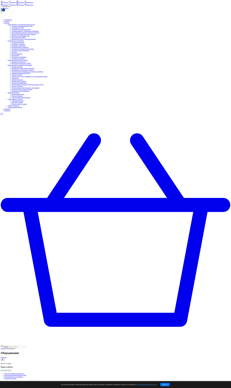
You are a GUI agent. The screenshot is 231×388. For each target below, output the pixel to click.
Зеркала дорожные (17, 80)
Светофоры (15, 78)
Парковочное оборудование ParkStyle (23, 68)
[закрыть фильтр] (2, 359)
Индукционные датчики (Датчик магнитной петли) (27, 84)
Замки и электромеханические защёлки (24, 34)
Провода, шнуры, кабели (19, 104)
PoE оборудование (17, 102)
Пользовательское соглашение (13, 377)
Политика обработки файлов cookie (15, 375)
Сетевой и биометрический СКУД (22, 26)
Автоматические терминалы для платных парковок (27, 71)
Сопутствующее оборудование (21, 97)
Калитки (14, 52)
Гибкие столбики (17, 75)
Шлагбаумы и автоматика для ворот (23, 70)
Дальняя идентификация (19, 83)
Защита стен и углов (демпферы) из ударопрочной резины (29, 76)
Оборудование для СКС (15, 99)
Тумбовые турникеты (18, 44)
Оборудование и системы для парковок (20, 65)
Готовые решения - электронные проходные (25, 31)
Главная (3, 348)
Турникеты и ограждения (16, 41)
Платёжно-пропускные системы (18, 60)
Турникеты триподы (18, 42)
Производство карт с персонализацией (23, 39)
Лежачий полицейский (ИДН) (21, 73)
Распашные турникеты (19, 45)
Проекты (7, 21)
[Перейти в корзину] (115, 344)
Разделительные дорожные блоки (22, 89)
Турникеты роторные (18, 58)
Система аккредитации (15, 107)
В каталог (4, 357)
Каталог (6, 23)
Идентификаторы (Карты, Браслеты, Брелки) (25, 32)
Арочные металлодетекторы (20, 50)
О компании (8, 19)
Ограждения (15, 55)
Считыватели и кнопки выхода (21, 29)
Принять (165, 384)
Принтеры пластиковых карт (20, 36)
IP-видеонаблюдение (18, 94)
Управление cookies (10, 378)
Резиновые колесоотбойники (20, 91)
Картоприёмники (17, 54)
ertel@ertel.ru (4, 8)
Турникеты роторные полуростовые (23, 49)
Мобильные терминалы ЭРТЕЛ (21, 63)
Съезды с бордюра (17, 86)
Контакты (7, 109)
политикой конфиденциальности (147, 384)
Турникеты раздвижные (19, 57)
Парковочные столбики (19, 81)
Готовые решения (17, 67)
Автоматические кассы (19, 62)
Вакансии (7, 110)
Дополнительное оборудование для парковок (25, 88)
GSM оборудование (18, 101)
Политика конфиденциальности (14, 373)
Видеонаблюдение (13, 92)
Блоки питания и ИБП (18, 37)
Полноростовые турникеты (20, 47)
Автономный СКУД (18, 28)
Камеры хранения (13, 105)
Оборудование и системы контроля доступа (21, 24)
